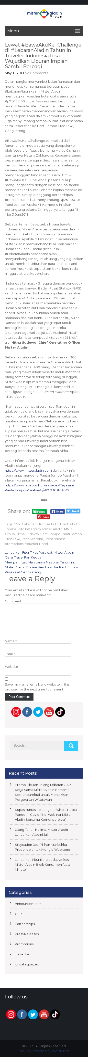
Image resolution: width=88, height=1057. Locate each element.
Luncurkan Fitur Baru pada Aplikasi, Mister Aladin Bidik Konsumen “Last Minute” (42, 864)
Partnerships (25, 924)
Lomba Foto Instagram (23, 529)
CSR (17, 524)
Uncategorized (27, 964)
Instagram (30, 524)
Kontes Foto (49, 524)
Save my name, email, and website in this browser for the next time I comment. (37, 686)
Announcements (28, 904)
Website (11, 667)
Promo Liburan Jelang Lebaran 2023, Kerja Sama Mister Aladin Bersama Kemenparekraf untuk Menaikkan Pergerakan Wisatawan (43, 792)
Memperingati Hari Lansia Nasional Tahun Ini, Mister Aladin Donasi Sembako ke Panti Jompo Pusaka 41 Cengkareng (42, 567)
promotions (14, 544)
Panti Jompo (50, 534)
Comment (13, 601)
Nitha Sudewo (27, 534)
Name (11, 641)
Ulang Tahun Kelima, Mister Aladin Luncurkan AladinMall (41, 832)
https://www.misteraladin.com (28, 470)
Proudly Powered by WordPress (44, 1051)
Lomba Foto (70, 524)
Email (10, 654)
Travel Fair (23, 954)
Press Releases (27, 934)
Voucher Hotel (36, 544)
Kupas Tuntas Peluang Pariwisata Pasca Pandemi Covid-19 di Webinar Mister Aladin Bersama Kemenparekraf (46, 814)
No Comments (36, 73)
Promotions (24, 944)
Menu (13, 31)
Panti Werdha (32, 539)
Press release (55, 539)
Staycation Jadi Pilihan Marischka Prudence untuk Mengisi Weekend (42, 847)
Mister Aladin (52, 529)
